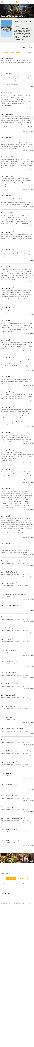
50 (29, 47)
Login (31, 2)
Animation (29, 21)
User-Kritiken (21, 878)
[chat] (28, 2)
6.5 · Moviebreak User (21, 10)
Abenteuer (17, 21)
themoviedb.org (6, 873)
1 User (31, 67)
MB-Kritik (11, 878)
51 (31, 47)
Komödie (23, 21)
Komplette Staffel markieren (12, 52)
